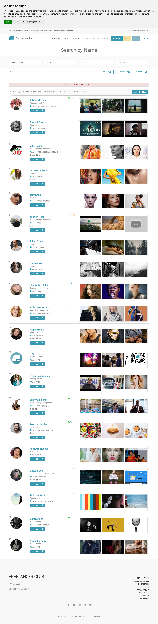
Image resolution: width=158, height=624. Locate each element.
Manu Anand (36, 518)
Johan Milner (37, 241)
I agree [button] (8, 22)
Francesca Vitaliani (40, 376)
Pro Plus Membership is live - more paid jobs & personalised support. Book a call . (41, 31)
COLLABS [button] (56, 38)
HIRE (127, 38)
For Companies (143, 578)
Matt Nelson (36, 470)
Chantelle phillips (39, 285)
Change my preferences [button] (33, 22)
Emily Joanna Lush (40, 307)
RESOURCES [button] (103, 38)
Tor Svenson (36, 263)
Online (140, 72)
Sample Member (39, 424)
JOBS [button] (66, 38)
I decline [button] (16, 22)
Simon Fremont (38, 541)
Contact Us (144, 599)
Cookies (146, 596)
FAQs (147, 587)
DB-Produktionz (38, 399)
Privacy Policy (143, 590)
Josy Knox (35, 194)
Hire (33, 110)
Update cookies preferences (137, 31)
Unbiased (105, 72)
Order (11, 72)
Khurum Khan (37, 216)
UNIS (136, 38)
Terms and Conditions (140, 581)
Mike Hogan (36, 146)
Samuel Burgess (38, 122)
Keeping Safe (144, 593)
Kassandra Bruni (39, 170)
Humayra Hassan (39, 448)
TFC (32, 354)
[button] (26, 62)
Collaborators (122, 72)
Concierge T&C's (142, 584)
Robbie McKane (38, 100)
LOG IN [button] (146, 38)
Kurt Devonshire (38, 495)
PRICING (117, 38)
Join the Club (140, 92)
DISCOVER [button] (89, 38)
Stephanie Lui (37, 329)
